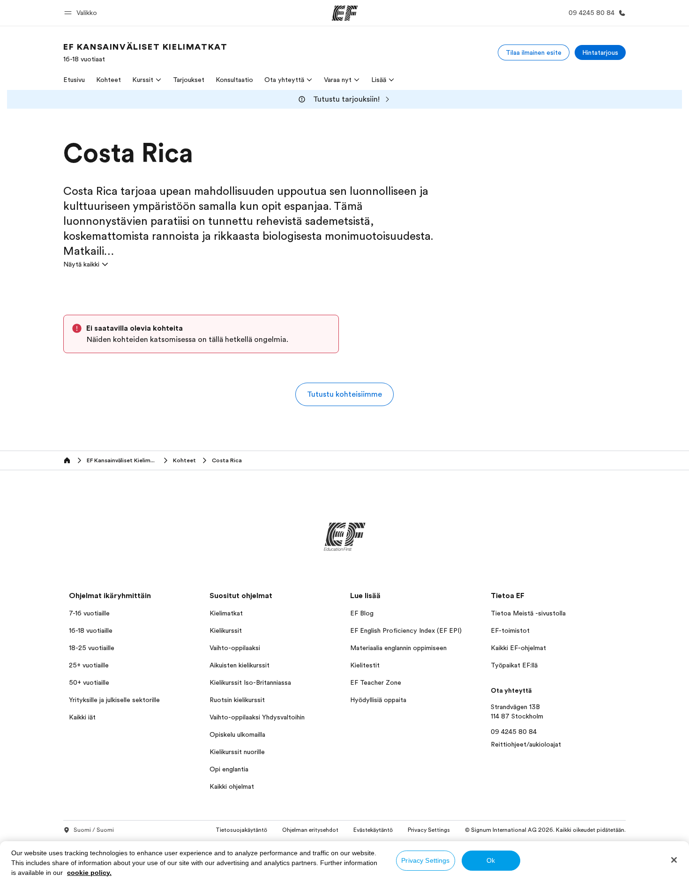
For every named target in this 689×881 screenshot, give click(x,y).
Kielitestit (365, 665)
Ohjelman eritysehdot (310, 830)
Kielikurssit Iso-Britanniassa (250, 682)
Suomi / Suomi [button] (94, 830)
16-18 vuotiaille (90, 630)
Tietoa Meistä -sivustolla (528, 613)
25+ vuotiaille (89, 665)
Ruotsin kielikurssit (237, 699)
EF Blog (362, 613)
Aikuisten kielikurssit (240, 665)
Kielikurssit (226, 630)
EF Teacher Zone (375, 682)
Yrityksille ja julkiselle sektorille (114, 699)
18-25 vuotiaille (91, 647)
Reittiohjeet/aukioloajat (526, 744)
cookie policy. (89, 872)
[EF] (345, 13)
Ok (491, 860)
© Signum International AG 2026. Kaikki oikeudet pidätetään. (545, 830)
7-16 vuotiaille (89, 613)
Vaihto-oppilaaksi (235, 647)
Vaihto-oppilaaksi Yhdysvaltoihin (257, 717)
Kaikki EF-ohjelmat (518, 647)
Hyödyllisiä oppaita (378, 699)
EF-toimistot (510, 630)
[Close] (674, 860)
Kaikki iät (82, 717)
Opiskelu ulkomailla (237, 734)
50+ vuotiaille (89, 682)
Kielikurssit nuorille (237, 751)
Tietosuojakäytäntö (241, 830)
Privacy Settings (425, 860)
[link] (145, 52)
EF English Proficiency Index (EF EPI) (406, 630)
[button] (82, 13)
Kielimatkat (226, 613)
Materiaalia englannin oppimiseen (398, 647)
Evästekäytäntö (373, 830)
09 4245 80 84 (514, 731)
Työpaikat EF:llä (514, 665)
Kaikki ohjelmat (232, 786)
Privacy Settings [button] (429, 830)
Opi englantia (229, 769)
